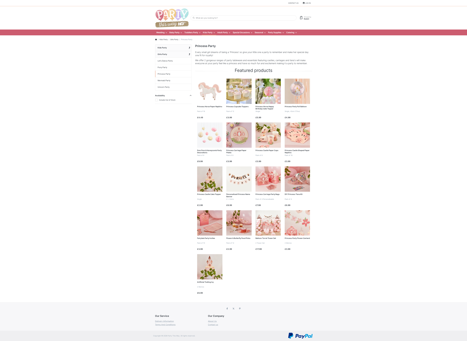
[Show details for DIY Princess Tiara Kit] (297, 179)
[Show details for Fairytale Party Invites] (209, 223)
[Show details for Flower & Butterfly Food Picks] (239, 223)
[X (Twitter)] (233, 308)
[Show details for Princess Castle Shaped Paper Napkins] (297, 135)
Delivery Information (164, 321)
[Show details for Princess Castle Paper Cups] (268, 135)
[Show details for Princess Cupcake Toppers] (239, 91)
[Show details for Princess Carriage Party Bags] (268, 179)
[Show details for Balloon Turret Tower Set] (268, 223)
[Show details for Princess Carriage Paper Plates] (239, 135)
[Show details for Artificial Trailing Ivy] (209, 266)
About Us (212, 321)
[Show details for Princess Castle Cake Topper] (209, 179)
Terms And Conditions (165, 324)
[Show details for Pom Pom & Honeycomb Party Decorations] (209, 135)
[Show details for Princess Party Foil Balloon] (297, 91)
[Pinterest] (239, 308)
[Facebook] (227, 308)
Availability (160, 95)
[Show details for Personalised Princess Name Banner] (239, 179)
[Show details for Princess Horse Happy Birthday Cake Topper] (268, 91)
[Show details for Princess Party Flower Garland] (297, 223)
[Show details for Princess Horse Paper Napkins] (209, 91)
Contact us (293, 3)
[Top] (156, 39)
